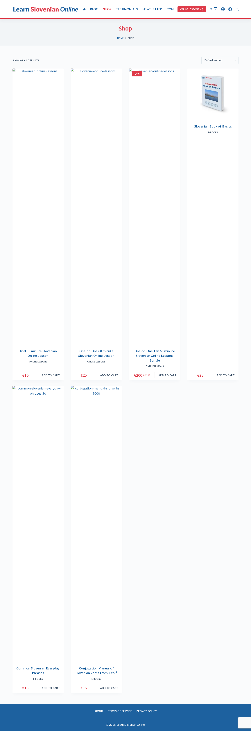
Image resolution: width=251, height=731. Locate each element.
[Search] (237, 9)
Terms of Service (120, 711)
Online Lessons (38, 361)
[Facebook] (230, 9)
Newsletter (152, 9)
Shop (107, 9)
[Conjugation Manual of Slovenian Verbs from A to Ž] (96, 523)
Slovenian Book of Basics (213, 126)
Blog (94, 9)
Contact (173, 9)
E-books (213, 132)
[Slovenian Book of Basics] (212, 94)
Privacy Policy (146, 711)
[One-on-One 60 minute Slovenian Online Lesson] (96, 206)
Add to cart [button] (51, 375)
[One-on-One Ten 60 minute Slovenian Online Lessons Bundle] (154, 206)
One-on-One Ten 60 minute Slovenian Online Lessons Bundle (155, 355)
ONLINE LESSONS (189, 9)
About (98, 711)
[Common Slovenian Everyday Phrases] (37, 523)
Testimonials (127, 9)
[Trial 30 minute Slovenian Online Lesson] (37, 206)
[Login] (223, 9)
